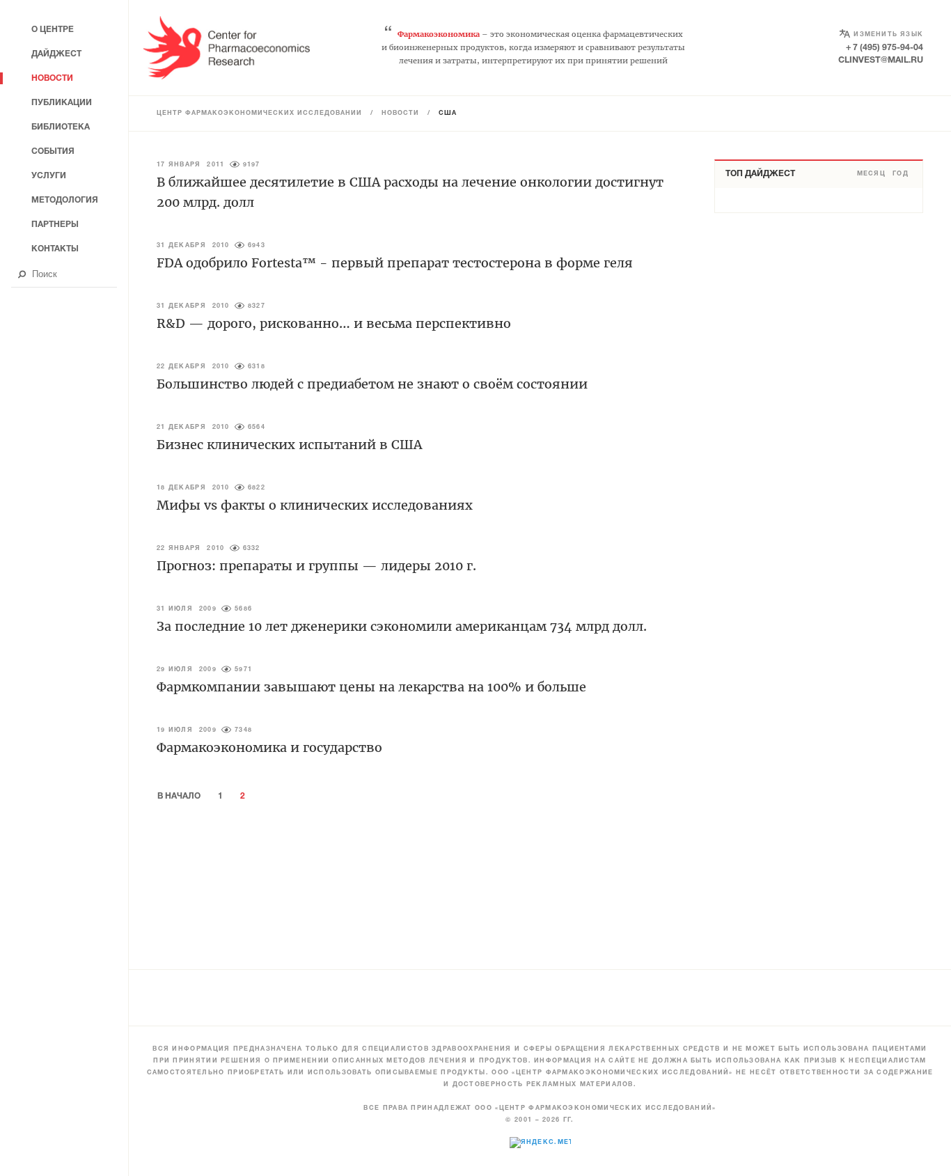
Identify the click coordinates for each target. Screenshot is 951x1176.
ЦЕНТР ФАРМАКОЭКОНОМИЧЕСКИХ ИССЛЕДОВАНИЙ (259, 113)
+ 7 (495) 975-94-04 (884, 48)
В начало (179, 796)
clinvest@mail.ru (880, 60)
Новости (400, 113)
